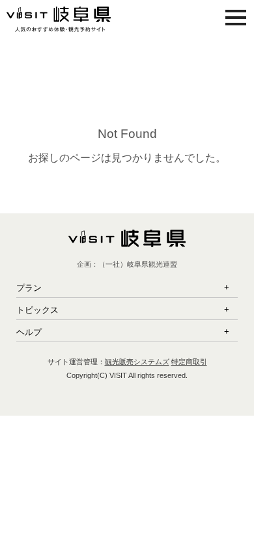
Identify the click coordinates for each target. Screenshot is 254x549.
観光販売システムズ (137, 362)
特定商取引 (189, 362)
